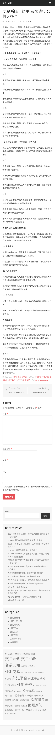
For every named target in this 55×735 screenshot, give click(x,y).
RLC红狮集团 (26, 654)
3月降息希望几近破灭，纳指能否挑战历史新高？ (28, 580)
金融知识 (43, 710)
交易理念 (38, 377)
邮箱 (5, 460)
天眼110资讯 (15, 638)
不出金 (33, 654)
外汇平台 (19, 380)
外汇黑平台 (17, 691)
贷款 (22, 710)
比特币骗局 (18, 695)
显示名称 (7, 448)
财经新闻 (35, 705)
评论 (5, 414)
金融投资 (36, 710)
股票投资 (9, 705)
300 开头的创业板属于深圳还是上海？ (24, 576)
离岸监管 (15, 700)
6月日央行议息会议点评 (18, 587)
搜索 (7, 511)
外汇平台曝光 (36, 678)
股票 (46, 700)
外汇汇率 (36, 685)
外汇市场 (8, 679)
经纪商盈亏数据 (25, 700)
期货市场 (39, 691)
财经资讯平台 (9, 710)
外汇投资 (26, 380)
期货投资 (8, 695)
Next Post (39, 390)
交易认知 (12, 665)
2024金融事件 (9, 654)
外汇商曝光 (15, 624)
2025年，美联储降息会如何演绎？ (22, 550)
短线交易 (8, 700)
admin (22, 21)
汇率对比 (29, 695)
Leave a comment (41, 380)
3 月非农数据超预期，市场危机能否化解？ (26, 572)
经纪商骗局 (37, 699)
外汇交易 (11, 380)
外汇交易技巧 (16, 621)
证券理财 (24, 706)
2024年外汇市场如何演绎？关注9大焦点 (25, 540)
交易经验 (45, 377)
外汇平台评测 (10, 685)
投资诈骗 (28, 690)
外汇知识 (14, 631)
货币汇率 (17, 710)
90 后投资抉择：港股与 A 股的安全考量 (24, 597)
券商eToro (31, 666)
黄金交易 (12, 713)
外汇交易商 (15, 617)
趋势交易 (28, 710)
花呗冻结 (17, 706)
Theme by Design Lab (36, 730)
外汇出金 (24, 672)
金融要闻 (23, 377)
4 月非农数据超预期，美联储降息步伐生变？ (27, 583)
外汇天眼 (7, 3)
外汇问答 (16, 377)
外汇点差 (43, 685)
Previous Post (16, 390)
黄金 (6, 713)
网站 (4, 471)
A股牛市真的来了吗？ (17, 600)
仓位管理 (24, 666)
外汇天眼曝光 (39, 672)
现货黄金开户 (38, 696)
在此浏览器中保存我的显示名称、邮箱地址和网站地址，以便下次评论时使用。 (27, 488)
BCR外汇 (17, 654)
